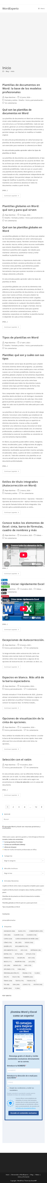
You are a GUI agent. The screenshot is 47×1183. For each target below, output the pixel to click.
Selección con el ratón (16, 759)
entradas (36, 950)
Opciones (9, 969)
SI (37, 973)
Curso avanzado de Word (27, 939)
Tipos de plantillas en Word (20, 337)
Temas (8, 981)
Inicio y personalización (34, 100)
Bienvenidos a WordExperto (19, 1175)
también (28, 977)
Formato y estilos (11, 100)
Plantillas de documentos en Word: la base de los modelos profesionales (21, 88)
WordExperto (10, 8)
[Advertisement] (23, 40)
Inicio (12, 71)
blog (22, 931)
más (27, 965)
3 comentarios (31, 689)
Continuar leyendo (12, 196)
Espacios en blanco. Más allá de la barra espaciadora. (23, 679)
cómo (8, 942)
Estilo (19, 954)
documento (21, 946)
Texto (20, 981)
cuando (32, 935)
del (18, 942)
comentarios (36, 931)
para (21, 969)
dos (24, 950)
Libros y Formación (23, 1177)
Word (8, 988)
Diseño (21, 100)
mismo (17, 965)
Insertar (20, 962)
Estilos (30, 954)
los (7, 965)
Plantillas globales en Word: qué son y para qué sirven (20, 208)
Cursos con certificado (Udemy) (14, 844)
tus (6, 984)
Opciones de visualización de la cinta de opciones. (23, 720)
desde (29, 942)
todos (31, 981)
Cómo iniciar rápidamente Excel (23, 584)
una (16, 984)
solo (16, 977)
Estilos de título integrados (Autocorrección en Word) (20, 483)
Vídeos (38, 535)
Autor (7, 1175)
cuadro (18, 935)
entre (8, 954)
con (7, 935)
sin (6, 977)
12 (36, 807)
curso (8, 939)
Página (27, 973)
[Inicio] (3, 71)
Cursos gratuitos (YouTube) (13, 842)
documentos (10, 950)
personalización (11, 973)
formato (9, 958)
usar (26, 984)
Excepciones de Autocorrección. (23, 640)
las (32, 962)
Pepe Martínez (10, 97)
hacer (21, 958)
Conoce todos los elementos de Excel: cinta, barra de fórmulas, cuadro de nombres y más (23, 526)
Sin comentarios (11, 103)
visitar (38, 984)
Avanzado (9, 931)
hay (31, 958)
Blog (31, 1175)
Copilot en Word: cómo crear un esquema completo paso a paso (23, 886)
